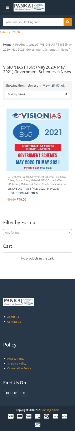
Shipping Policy (16, 363)
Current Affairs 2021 (18, 177)
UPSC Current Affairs (52, 180)
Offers (11, 180)
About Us (13, 317)
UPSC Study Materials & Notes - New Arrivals (31, 184)
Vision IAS (62, 184)
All (63, 85)
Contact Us (14, 322)
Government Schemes (42, 177)
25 (53, 85)
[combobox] (37, 232)
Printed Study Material (27, 180)
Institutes (60, 177)
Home (7, 44)
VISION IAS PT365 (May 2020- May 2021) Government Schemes (34, 190)
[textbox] (37, 232)
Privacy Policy (15, 359)
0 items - (10, 32)
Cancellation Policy (19, 368)
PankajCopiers (50, 410)
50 (58, 85)
